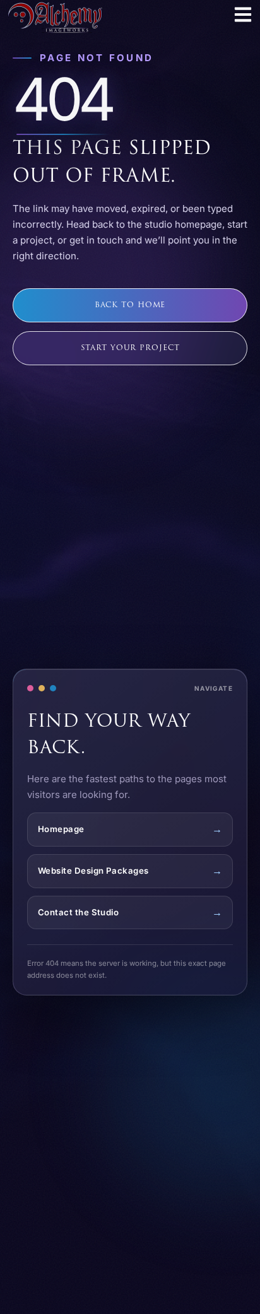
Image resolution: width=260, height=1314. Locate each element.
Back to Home (130, 305)
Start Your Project (130, 348)
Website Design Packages (93, 870)
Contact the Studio (78, 912)
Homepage (61, 829)
